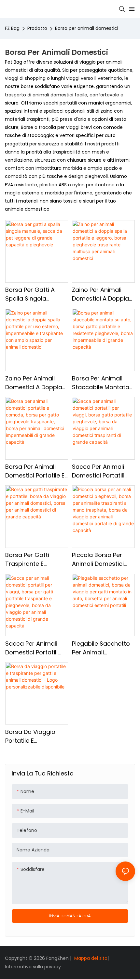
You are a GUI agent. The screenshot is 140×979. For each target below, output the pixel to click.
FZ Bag (12, 28)
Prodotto (37, 28)
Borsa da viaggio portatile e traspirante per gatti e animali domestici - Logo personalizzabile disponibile (36, 736)
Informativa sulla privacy (33, 966)
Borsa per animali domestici (86, 28)
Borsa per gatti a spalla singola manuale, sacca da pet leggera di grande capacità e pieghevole (33, 294)
